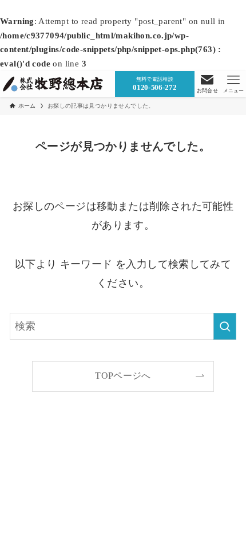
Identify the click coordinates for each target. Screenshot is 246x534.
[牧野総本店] (54, 84)
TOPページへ (123, 376)
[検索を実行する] (224, 326)
